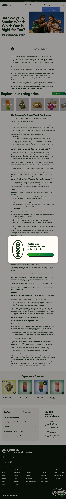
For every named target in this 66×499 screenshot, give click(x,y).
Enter (40, 254)
